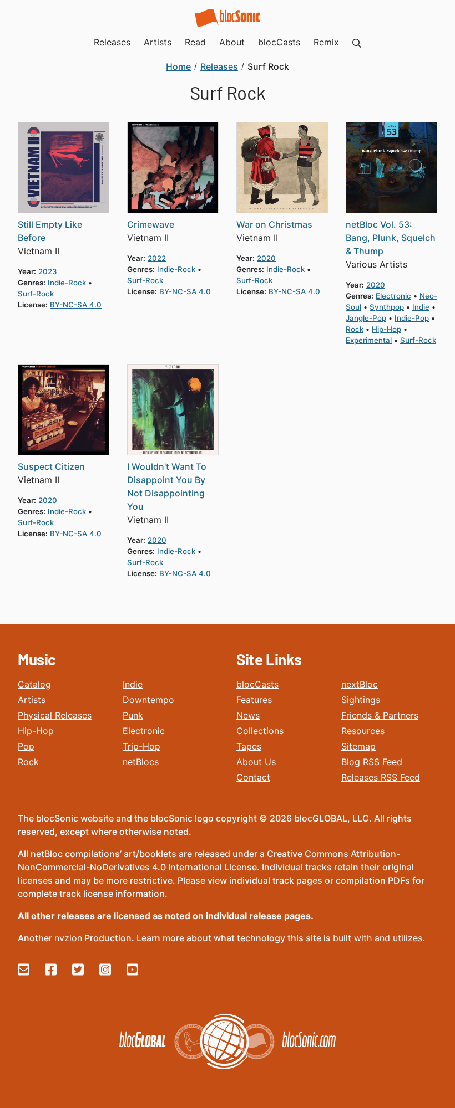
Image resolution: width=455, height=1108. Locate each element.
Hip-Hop (36, 730)
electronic (393, 295)
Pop (26, 746)
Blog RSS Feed (371, 761)
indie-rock (67, 282)
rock (354, 329)
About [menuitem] (232, 42)
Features (254, 699)
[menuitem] (356, 42)
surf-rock (36, 293)
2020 (266, 258)
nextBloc (359, 684)
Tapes (248, 746)
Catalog (34, 684)
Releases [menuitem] (112, 42)
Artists (32, 699)
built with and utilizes (377, 937)
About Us (256, 761)
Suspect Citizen (51, 466)
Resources (363, 730)
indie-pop (412, 318)
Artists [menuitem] (157, 42)
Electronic (144, 730)
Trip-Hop (141, 746)
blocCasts (257, 684)
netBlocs (141, 761)
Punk (133, 715)
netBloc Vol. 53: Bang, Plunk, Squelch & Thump (391, 238)
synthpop (387, 306)
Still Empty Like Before (50, 231)
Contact (253, 777)
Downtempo (148, 699)
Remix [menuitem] (326, 42)
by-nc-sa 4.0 (76, 304)
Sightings (360, 699)
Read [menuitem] (195, 42)
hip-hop (386, 329)
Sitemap (358, 746)
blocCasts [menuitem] (279, 42)
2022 (157, 258)
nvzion (68, 937)
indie (420, 306)
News (248, 715)
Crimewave (150, 224)
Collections (260, 730)
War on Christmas (274, 224)
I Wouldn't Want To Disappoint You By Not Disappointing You (166, 486)
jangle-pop (366, 318)
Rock (28, 761)
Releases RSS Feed (380, 777)
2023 (47, 271)
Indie (133, 684)
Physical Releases (55, 715)
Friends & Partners (379, 715)
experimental (369, 340)
